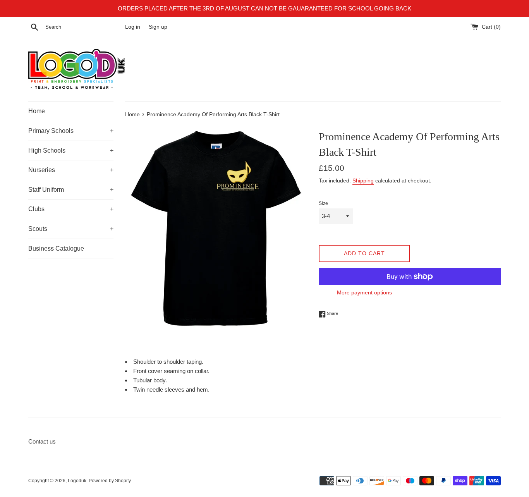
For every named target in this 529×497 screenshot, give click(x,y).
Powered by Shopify (110, 480)
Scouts (70, 228)
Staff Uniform (70, 189)
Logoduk (77, 480)
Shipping (363, 180)
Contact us (42, 441)
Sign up (158, 27)
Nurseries (70, 170)
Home (36, 111)
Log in (132, 27)
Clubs (70, 209)
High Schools (70, 150)
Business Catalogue (56, 248)
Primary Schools (70, 130)
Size (323, 203)
